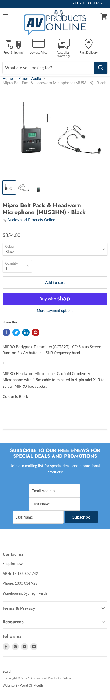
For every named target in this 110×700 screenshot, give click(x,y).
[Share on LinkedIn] (26, 332)
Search (7, 671)
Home (8, 78)
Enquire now (13, 563)
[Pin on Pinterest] (35, 332)
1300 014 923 (94, 3)
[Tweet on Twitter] (16, 332)
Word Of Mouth (31, 685)
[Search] (100, 68)
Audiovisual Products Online (31, 219)
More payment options (55, 311)
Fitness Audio (29, 78)
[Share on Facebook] (6, 332)
